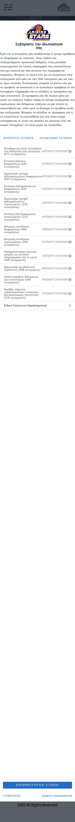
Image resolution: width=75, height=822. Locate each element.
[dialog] (37, 411)
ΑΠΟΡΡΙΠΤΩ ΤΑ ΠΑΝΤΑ (18, 138)
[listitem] (37, 151)
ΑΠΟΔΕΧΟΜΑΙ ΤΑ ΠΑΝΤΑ (55, 138)
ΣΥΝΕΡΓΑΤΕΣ (12, 795)
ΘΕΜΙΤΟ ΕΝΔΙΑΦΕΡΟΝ (57, 795)
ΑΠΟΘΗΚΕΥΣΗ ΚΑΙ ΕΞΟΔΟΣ (37, 785)
